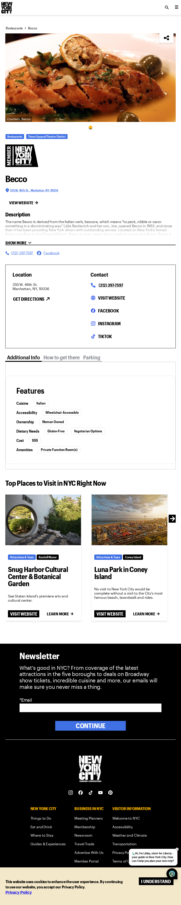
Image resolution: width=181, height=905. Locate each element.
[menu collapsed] (176, 7)
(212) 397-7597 (111, 285)
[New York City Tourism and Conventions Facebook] (80, 792)
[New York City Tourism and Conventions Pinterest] (110, 792)
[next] (173, 519)
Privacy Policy (19, 892)
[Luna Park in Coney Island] (129, 520)
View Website (21, 202)
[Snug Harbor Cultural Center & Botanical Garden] (43, 520)
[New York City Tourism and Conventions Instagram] (71, 792)
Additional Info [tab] (23, 357)
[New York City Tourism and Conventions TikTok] (90, 792)
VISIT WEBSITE (23, 613)
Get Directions (28, 299)
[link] (48, 819)
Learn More (58, 613)
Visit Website (111, 297)
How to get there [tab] (61, 357)
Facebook (108, 310)
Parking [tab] (91, 357)
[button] (90, 77)
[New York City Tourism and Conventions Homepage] (90, 769)
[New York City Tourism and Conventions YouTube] (100, 792)
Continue (91, 726)
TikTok (105, 336)
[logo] (6, 6)
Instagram (109, 323)
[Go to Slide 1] (90, 127)
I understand (156, 881)
